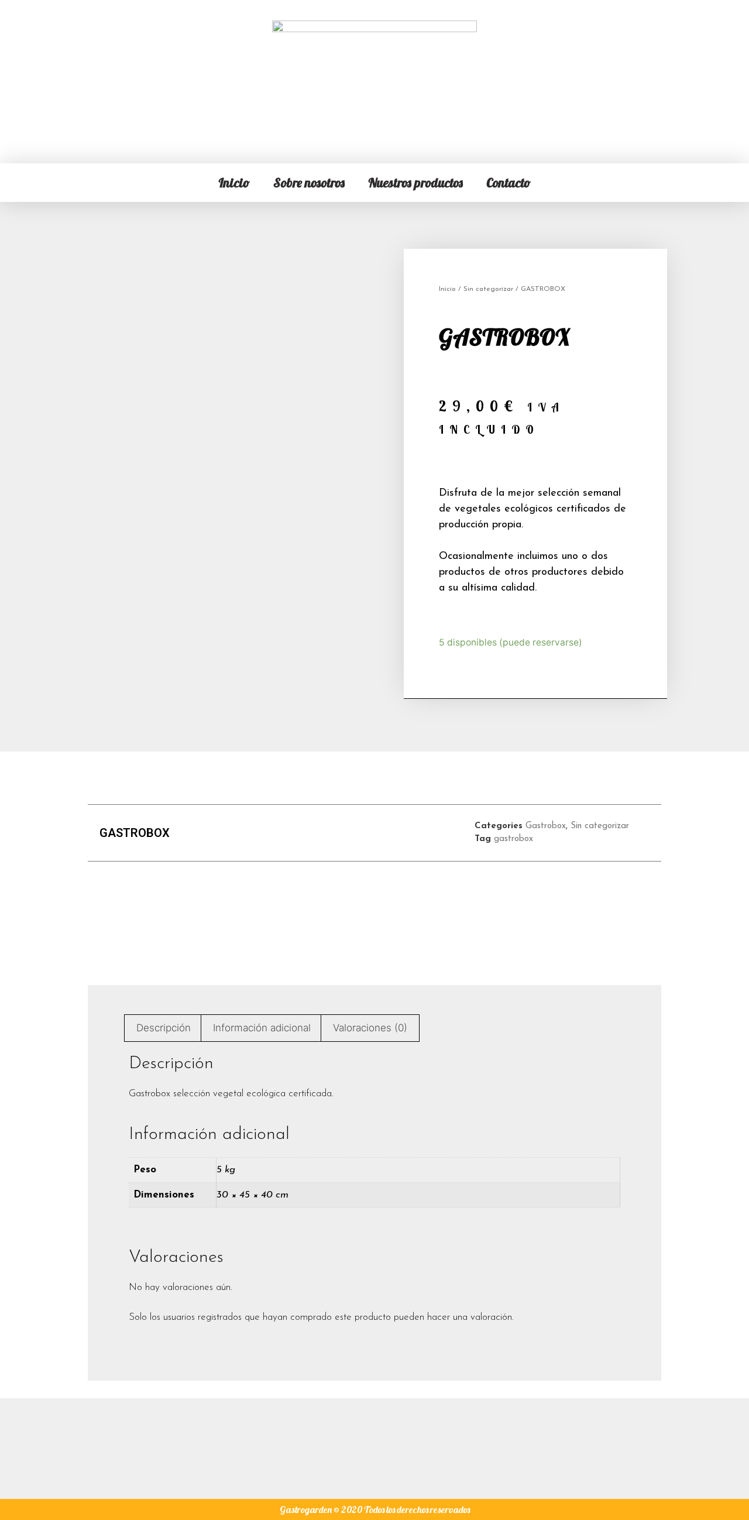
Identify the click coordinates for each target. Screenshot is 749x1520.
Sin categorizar (488, 289)
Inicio (234, 182)
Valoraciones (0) (370, 1028)
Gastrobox (545, 826)
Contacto (508, 182)
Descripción (163, 1028)
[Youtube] (416, 1442)
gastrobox (513, 839)
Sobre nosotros (309, 182)
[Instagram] (374, 1442)
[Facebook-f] (332, 1442)
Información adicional (262, 1028)
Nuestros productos (415, 182)
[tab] (164, 1027)
